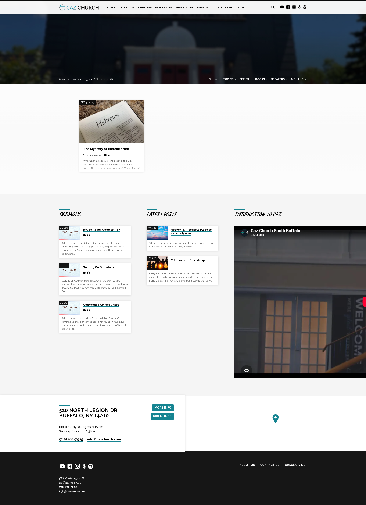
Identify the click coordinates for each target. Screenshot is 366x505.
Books (260, 79)
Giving (216, 7)
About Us (126, 7)
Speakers (278, 79)
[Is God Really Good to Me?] (69, 233)
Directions (162, 416)
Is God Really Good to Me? (101, 229)
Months (297, 79)
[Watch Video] (105, 155)
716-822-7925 (68, 486)
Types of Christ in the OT (99, 79)
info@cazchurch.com (72, 491)
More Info (163, 407)
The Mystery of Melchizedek (106, 149)
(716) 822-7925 (71, 439)
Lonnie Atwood (92, 155)
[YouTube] (282, 7)
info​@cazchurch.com (104, 439)
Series (245, 79)
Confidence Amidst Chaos (101, 304)
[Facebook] (288, 7)
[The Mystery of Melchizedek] (111, 121)
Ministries (163, 7)
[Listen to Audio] (109, 155)
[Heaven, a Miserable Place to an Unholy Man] (157, 233)
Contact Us (235, 7)
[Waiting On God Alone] (69, 270)
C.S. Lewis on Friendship (188, 260)
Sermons (144, 7)
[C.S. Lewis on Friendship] (157, 263)
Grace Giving (295, 464)
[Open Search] (273, 7)
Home (111, 7)
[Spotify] (304, 7)
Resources (184, 7)
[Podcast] (299, 7)
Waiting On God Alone (98, 267)
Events (202, 7)
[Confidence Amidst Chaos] (69, 308)
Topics (228, 79)
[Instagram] (294, 7)
